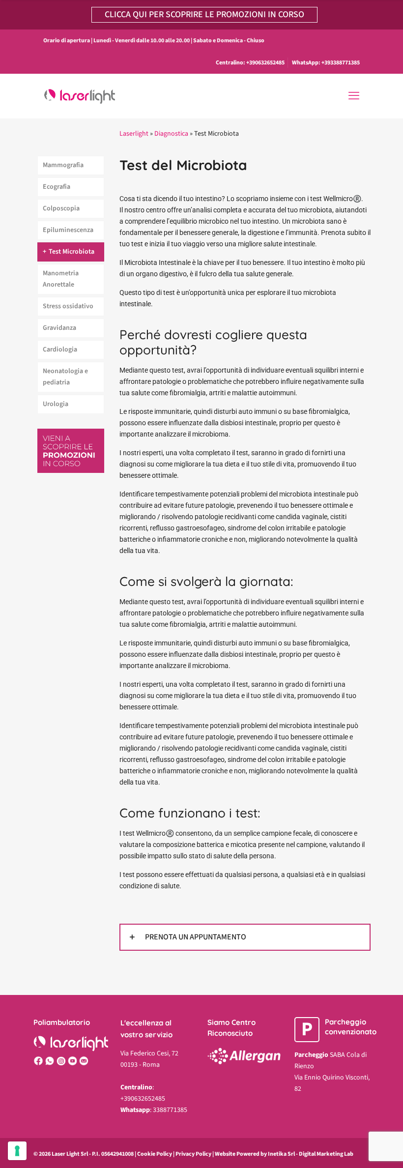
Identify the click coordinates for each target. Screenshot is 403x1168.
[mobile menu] (353, 96)
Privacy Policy (193, 1154)
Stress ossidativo (68, 306)
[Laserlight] (83, 96)
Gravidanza (59, 328)
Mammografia (63, 165)
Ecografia (56, 187)
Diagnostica (171, 134)
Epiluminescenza (68, 230)
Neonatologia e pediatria (65, 376)
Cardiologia (60, 349)
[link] (245, 937)
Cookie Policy (154, 1154)
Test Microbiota (71, 252)
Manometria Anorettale (61, 279)
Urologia (55, 404)
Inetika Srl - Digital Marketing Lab (310, 1154)
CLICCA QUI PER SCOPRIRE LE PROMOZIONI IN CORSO (204, 14)
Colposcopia (61, 208)
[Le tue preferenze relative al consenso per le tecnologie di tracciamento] (17, 1150)
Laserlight (133, 134)
